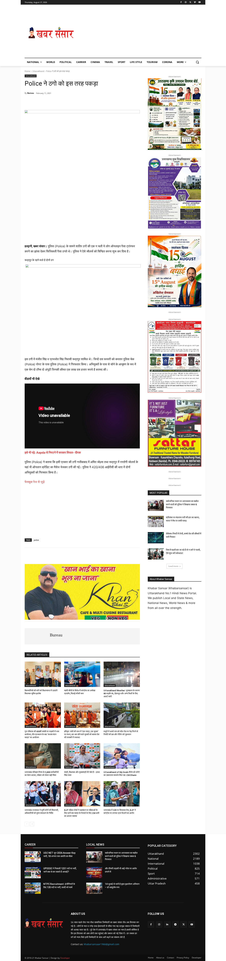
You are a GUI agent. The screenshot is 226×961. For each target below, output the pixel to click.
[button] (197, 62)
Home (27, 71)
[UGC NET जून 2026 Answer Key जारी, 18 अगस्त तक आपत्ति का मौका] (33, 857)
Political (68, 767)
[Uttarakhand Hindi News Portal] (44, 923)
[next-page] (32, 824)
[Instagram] (186, 2)
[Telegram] (55, 101)
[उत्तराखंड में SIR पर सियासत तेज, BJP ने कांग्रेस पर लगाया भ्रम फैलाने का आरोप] (122, 793)
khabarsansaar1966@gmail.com (101, 944)
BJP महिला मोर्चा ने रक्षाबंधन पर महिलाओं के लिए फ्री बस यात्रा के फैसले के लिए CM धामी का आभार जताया (81, 813)
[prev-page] (27, 824)
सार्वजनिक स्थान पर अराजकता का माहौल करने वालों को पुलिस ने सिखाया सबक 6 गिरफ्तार (182, 504)
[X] (190, 2)
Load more (173, 566)
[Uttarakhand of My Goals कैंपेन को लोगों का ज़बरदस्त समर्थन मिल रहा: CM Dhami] (122, 756)
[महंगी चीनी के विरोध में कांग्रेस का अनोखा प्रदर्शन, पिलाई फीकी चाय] (82, 674)
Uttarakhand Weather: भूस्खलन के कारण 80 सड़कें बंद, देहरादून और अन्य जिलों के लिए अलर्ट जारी (122, 693)
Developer (65, 958)
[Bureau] (37, 636)
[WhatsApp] (47, 101)
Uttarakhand (38, 71)
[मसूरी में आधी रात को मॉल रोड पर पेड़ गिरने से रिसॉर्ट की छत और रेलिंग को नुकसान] (122, 715)
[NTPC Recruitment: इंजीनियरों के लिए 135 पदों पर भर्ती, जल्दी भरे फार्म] (33, 888)
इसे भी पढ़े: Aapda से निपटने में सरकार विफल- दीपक (53, 452)
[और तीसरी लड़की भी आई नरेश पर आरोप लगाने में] (94, 872)
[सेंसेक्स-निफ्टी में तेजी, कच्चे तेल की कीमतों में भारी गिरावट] (156, 537)
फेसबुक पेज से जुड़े (35, 482)
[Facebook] (181, 2)
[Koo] (78, 101)
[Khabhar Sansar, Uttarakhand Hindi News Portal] (51, 32)
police (36, 540)
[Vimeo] (195, 2)
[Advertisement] (139, 33)
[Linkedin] (167, 924)
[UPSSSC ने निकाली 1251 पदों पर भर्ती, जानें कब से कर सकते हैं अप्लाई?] (33, 872)
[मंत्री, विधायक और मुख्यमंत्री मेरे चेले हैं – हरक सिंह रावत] (82, 756)
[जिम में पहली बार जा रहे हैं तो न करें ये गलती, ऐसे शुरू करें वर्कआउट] (156, 554)
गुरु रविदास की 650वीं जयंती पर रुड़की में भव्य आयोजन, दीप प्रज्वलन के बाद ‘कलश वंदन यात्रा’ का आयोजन (42, 734)
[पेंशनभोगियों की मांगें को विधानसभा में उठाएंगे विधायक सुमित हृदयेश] (43, 674)
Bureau (30, 93)
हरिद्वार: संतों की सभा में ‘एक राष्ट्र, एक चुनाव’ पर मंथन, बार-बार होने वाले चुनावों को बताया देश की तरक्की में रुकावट (81, 734)
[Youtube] (199, 2)
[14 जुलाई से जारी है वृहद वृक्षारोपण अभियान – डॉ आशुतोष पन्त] (94, 888)
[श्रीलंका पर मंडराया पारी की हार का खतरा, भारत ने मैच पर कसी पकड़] (156, 521)
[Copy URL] (85, 101)
